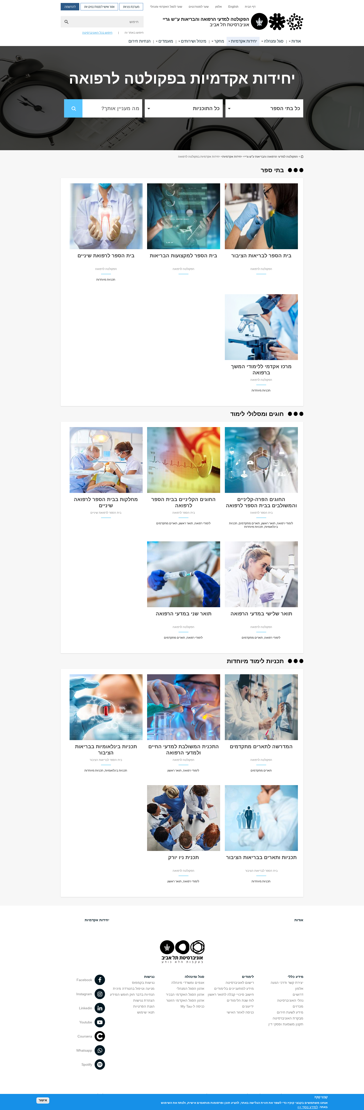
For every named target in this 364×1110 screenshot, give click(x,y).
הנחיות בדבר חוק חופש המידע (132, 994)
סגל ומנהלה (274, 41)
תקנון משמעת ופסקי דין (285, 1024)
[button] (264, 108)
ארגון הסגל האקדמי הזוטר (185, 1000)
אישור (43, 1100)
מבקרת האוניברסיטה (288, 1018)
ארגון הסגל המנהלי (190, 988)
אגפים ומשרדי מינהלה (187, 983)
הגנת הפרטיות (144, 1006)
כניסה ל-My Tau (192, 1006)
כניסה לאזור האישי (240, 1012)
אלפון (218, 6)
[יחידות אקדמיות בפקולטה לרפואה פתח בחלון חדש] (261, 248)
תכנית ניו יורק (183, 857)
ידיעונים (248, 1006)
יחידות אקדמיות (244, 41)
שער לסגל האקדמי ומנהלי (166, 6)
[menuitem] (250, 6)
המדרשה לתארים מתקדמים (261, 746)
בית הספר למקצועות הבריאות (183, 255)
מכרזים (298, 1006)
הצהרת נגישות (144, 1000)
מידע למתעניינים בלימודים (234, 988)
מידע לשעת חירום (290, 1012)
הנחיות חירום (140, 41)
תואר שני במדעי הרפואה (183, 613)
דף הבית (250, 6)
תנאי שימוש (146, 1012)
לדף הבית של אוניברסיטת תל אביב (302, 156)
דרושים (298, 994)
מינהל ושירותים (193, 41)
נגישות (149, 977)
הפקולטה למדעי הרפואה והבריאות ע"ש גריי (271, 156)
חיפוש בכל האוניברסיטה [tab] (97, 32)
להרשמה (70, 6)
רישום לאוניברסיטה (240, 983)
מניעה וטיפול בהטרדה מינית (134, 988)
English (233, 6)
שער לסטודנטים (199, 6)
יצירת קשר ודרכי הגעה (287, 983)
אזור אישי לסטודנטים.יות (99, 6)
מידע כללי (295, 977)
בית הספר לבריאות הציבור (261, 255)
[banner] (182, 23)
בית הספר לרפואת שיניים (106, 255)
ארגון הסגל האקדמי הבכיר (185, 994)
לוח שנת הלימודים (240, 1000)
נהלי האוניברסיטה (290, 1000)
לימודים (248, 977)
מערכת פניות (131, 6)
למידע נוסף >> (307, 1107)
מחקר (219, 41)
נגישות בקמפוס (143, 983)
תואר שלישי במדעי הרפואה (261, 613)
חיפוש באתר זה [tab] (134, 32)
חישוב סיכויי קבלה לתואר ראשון (231, 994)
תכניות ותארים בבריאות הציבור (261, 857)
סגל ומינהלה (194, 977)
